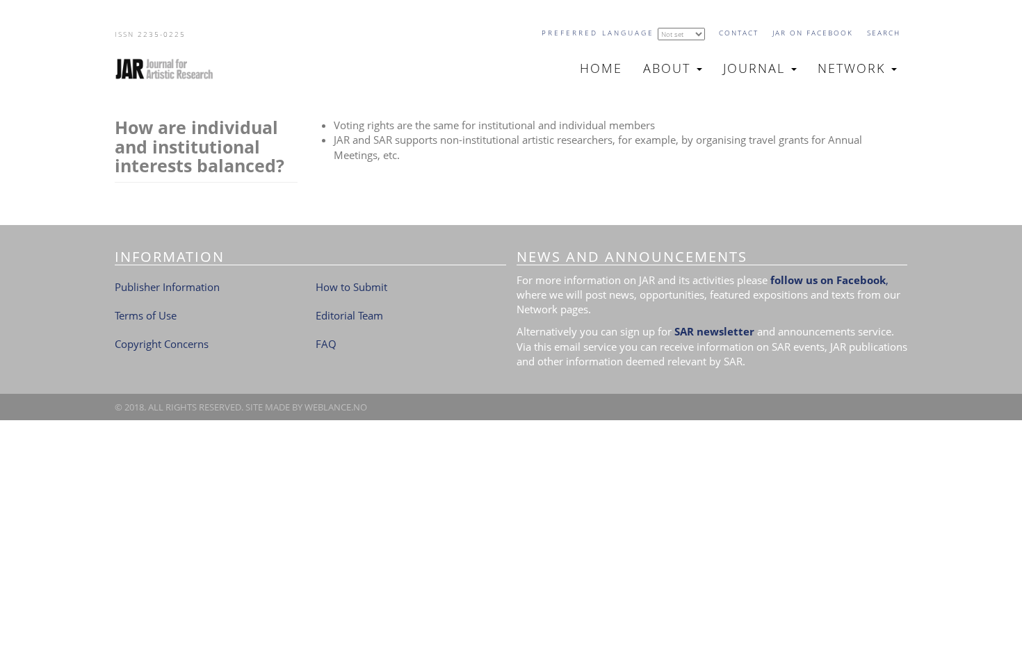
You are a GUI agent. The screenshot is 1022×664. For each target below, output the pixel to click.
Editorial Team (349, 315)
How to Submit (351, 287)
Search (883, 33)
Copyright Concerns (162, 344)
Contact (739, 33)
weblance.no (336, 407)
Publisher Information (167, 287)
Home (601, 68)
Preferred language (598, 33)
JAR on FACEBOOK (812, 33)
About (669, 68)
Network (854, 68)
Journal (756, 68)
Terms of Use (146, 315)
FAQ (326, 344)
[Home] (170, 69)
